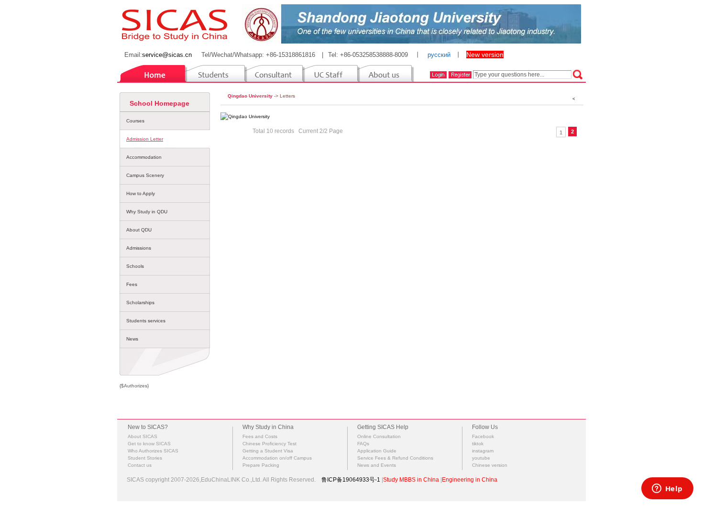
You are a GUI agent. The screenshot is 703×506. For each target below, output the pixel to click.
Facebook (483, 436)
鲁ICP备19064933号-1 (350, 479)
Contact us (140, 465)
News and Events (376, 465)
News (132, 338)
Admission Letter (144, 139)
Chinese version (489, 465)
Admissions (138, 248)
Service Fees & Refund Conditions (395, 458)
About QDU (139, 229)
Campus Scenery (145, 175)
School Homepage (159, 103)
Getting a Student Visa (267, 450)
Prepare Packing (260, 465)
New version (485, 54)
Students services (145, 320)
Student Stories (145, 458)
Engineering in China (469, 479)
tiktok (477, 443)
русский (439, 54)
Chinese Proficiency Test (269, 443)
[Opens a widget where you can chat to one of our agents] (667, 489)
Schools (135, 266)
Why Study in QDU (146, 211)
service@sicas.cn (167, 54)
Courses (135, 120)
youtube (481, 458)
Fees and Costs (259, 436)
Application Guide (376, 450)
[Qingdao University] (245, 116)
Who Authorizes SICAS (153, 450)
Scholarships (140, 302)
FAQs (363, 443)
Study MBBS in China (411, 479)
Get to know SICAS (149, 443)
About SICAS (142, 436)
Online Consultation (379, 436)
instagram (483, 450)
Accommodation (144, 157)
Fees (131, 284)
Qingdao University (250, 96)
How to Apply (140, 193)
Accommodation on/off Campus (277, 458)
